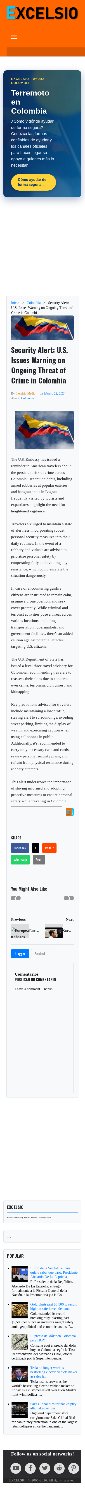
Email (38, 859)
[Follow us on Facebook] (30, 1468)
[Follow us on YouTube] (15, 1468)
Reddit (49, 847)
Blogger (20, 953)
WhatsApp (20, 859)
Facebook (20, 847)
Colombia (27, 398)
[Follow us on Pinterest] (73, 1468)
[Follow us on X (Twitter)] (44, 1468)
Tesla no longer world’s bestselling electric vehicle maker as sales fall (53, 1372)
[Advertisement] (42, 246)
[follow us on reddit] (59, 1468)
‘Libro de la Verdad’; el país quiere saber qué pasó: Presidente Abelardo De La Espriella (54, 1272)
